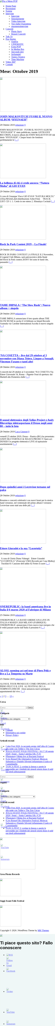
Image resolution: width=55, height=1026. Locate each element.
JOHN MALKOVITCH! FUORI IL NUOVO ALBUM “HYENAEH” (26, 118)
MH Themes (43, 930)
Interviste (10, 13)
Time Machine (17, 59)
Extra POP (16, 46)
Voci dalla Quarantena (21, 24)
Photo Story (16, 31)
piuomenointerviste (19, 26)
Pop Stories (11, 39)
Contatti (9, 64)
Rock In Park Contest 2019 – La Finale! (23, 244)
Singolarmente (17, 19)
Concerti (9, 29)
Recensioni (11, 8)
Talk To (9, 36)
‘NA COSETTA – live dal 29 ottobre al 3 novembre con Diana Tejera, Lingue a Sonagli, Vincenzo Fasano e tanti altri (27, 358)
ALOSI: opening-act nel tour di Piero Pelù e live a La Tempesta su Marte (25, 672)
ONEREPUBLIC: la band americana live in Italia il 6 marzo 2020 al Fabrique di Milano (25, 608)
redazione (19, 125)
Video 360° (11, 62)
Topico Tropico (18, 57)
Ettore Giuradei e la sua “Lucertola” (21, 548)
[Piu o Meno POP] (8, 1)
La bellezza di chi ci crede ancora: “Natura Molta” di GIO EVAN (24, 184)
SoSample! (16, 54)
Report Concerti (18, 34)
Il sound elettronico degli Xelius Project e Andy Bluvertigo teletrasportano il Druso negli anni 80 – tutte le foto (27, 423)
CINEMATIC (17, 44)
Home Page (11, 6)
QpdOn (14, 41)
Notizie (9, 11)
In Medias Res (17, 49)
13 (11, 696)
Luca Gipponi (21, 431)
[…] (16, 140)
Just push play (17, 52)
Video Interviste (18, 21)
